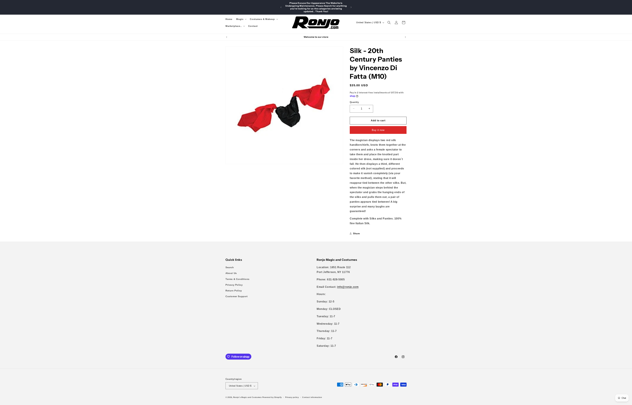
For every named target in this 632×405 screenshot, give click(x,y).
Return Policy (233, 290)
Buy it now (378, 129)
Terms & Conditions (237, 279)
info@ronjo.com (347, 286)
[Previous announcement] (281, 7)
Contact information (312, 397)
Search (229, 267)
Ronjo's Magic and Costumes (247, 397)
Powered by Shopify (272, 397)
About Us (231, 273)
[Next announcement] (351, 7)
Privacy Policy (234, 285)
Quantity (354, 102)
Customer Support (236, 296)
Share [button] (356, 233)
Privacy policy (292, 397)
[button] (241, 19)
